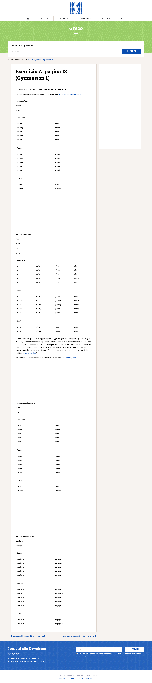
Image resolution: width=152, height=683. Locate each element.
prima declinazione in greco (70, 94)
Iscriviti (134, 649)
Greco (42, 18)
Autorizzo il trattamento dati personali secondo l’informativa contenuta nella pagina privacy (109, 654)
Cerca (133, 51)
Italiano (83, 18)
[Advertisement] (54, 211)
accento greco (70, 357)
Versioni (23, 60)
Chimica (105, 18)
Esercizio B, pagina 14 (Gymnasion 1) (79, 636)
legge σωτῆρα (30, 353)
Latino (62, 18)
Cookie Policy (71, 678)
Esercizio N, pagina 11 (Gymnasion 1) (28, 636)
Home (10, 60)
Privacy (62, 678)
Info (122, 18)
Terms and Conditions (85, 678)
